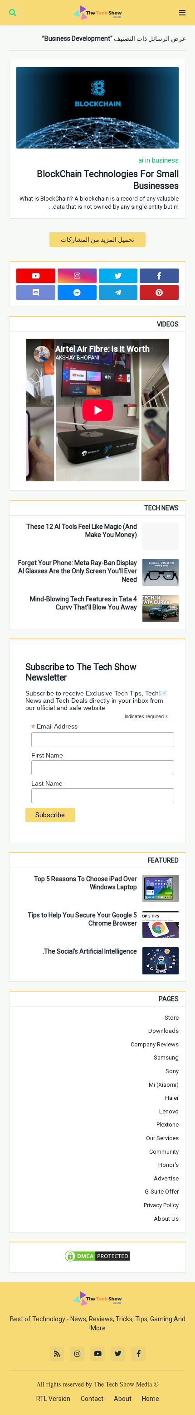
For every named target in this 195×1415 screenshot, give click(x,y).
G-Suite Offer (162, 1191)
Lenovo (169, 1111)
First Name (47, 755)
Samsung (166, 1057)
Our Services (162, 1138)
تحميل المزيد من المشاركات (97, 239)
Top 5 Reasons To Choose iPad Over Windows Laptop (85, 883)
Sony (172, 1071)
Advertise (166, 1178)
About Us (166, 1218)
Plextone (167, 1124)
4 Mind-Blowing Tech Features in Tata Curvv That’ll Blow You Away (83, 603)
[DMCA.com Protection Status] (97, 1260)
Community (164, 1151)
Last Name (47, 783)
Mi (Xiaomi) (164, 1084)
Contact (92, 1398)
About (123, 1398)
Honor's (168, 1164)
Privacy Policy (161, 1205)
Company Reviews (155, 1044)
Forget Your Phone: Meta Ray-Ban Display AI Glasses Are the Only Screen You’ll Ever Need (77, 571)
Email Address (54, 726)
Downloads (163, 1030)
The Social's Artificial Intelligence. (90, 951)
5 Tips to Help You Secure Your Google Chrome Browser (82, 919)
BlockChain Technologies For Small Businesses (108, 179)
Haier (172, 1097)
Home (150, 1398)
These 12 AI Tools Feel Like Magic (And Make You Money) (81, 530)
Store (172, 1017)
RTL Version (53, 1398)
